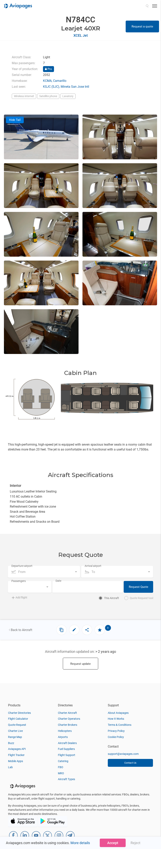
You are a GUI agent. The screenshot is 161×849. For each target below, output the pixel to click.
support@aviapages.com (123, 753)
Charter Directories (19, 712)
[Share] (87, 630)
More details (80, 843)
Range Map (15, 737)
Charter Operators (69, 718)
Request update (80, 664)
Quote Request (17, 724)
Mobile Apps (15, 761)
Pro (49, 69)
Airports (63, 737)
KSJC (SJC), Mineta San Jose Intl (66, 86)
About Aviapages (118, 712)
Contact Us (130, 762)
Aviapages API (17, 749)
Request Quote (138, 587)
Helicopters (65, 730)
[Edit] (74, 630)
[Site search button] (147, 6)
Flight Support (66, 755)
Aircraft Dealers (67, 743)
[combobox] (44, 572)
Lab (10, 767)
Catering (63, 761)
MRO (61, 773)
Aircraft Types (66, 779)
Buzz (11, 743)
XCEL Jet (80, 35)
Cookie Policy (116, 737)
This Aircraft (111, 598)
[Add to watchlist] (100, 630)
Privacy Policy (116, 730)
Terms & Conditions (119, 724)
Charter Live (15, 730)
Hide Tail (15, 120)
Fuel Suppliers (66, 749)
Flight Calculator (18, 718)
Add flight (21, 597)
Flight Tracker (16, 755)
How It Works (116, 718)
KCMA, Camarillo (54, 81)
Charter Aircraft (67, 712)
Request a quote (142, 26)
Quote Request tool (141, 598)
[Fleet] (61, 630)
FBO (60, 767)
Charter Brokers (67, 724)
